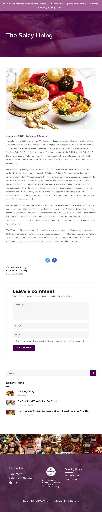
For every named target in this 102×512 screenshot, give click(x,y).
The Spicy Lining (25, 391)
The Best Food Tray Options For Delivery (38, 401)
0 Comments (43, 136)
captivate (30, 136)
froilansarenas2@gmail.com (21, 478)
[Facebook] (54, 260)
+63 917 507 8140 (17, 474)
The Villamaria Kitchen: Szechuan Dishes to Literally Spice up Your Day (53, 411)
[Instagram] (16, 482)
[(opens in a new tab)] (10, 402)
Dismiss (60, 7)
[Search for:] (51, 373)
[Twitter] (47, 260)
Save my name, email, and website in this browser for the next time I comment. (50, 341)
